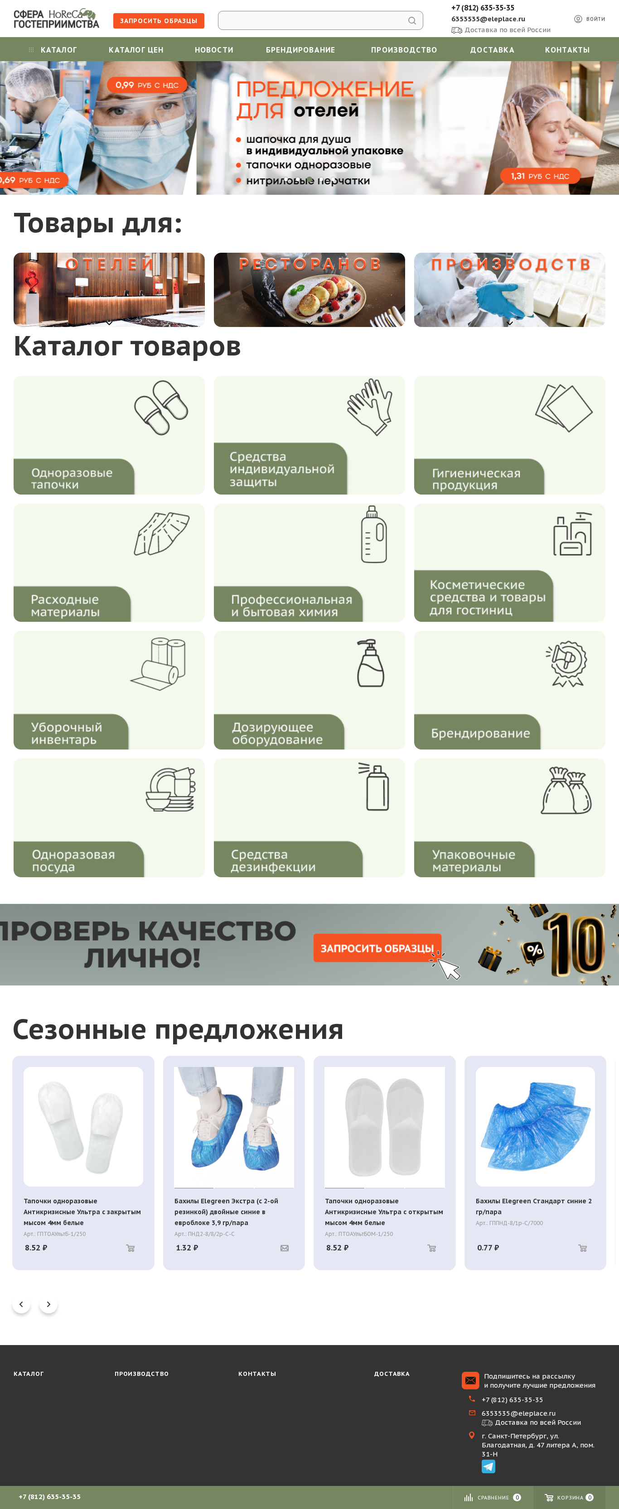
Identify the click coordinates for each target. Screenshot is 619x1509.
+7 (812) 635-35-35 (482, 7)
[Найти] (412, 20)
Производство (142, 1374)
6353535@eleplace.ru (488, 18)
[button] (286, 179)
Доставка (392, 1374)
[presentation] (21, 1304)
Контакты (257, 1374)
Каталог (29, 1374)
